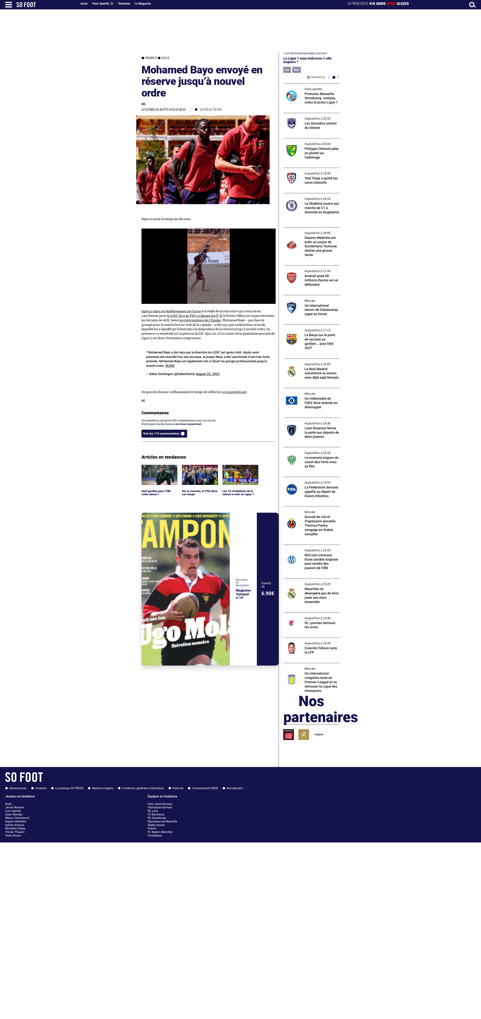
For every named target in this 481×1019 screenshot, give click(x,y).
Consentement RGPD (205, 788)
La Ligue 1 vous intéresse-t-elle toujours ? (307, 60)
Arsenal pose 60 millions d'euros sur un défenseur (309, 269)
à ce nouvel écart (234, 392)
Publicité (177, 788)
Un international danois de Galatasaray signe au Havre (309, 298)
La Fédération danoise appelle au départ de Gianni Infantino (311, 480)
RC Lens (153, 811)
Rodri (8, 804)
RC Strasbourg (157, 818)
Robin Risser (13, 835)
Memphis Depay (15, 828)
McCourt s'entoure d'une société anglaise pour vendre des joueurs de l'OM (310, 548)
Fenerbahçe (155, 835)
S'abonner (124, 3)
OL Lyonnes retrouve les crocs (303, 614)
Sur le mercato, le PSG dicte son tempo (196, 468)
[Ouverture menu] (8, 5)
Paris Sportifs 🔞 (103, 3)
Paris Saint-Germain (160, 804)
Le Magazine (143, 3)
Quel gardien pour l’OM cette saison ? (156, 468)
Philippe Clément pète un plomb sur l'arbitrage (306, 142)
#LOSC (170, 366)
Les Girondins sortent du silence (304, 114)
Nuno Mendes (14, 814)
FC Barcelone (156, 814)
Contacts (41, 788)
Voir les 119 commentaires (161, 433)
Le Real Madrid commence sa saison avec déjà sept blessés (310, 362)
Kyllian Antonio (14, 825)
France (152, 828)
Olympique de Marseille (162, 821)
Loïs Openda (13, 811)
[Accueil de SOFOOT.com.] (46, 5)
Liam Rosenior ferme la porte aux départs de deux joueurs (310, 421)
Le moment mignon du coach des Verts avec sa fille (308, 451)
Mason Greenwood (17, 818)
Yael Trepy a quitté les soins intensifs (307, 169)
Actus (84, 3)
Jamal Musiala (14, 807)
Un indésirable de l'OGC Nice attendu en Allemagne (310, 391)
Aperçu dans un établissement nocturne (171, 311)
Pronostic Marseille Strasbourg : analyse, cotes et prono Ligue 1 (310, 87)
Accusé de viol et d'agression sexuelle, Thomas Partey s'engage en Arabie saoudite (308, 511)
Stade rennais (156, 825)
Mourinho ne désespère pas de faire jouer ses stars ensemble (310, 582)
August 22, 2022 (208, 374)
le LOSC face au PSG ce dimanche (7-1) (194, 315)
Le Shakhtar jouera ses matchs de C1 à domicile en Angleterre (308, 196)
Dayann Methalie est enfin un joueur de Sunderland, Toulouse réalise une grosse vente (309, 232)
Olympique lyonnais (160, 807)
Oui (287, 70)
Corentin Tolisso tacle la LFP (301, 639)
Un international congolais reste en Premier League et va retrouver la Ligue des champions (309, 668)
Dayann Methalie (15, 821)
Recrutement (235, 788)
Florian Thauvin (14, 832)
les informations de (200, 320)
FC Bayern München (160, 832)
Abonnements (18, 788)
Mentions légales (102, 788)
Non (296, 70)
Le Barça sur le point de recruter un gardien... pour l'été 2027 (306, 328)
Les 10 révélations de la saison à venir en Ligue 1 (238, 468)
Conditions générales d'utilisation (143, 788)
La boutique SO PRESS (69, 788)
